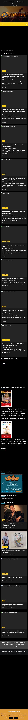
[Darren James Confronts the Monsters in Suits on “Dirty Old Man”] (14, 540)
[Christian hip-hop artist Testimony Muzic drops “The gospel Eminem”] (14, 134)
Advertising (15, 1)
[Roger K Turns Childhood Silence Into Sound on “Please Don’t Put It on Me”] (14, 513)
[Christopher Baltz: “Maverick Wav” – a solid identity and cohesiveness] (14, 299)
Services (10, 1)
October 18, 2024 (12, 79)
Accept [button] (11, 718)
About (5, 1)
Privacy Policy (14, 5)
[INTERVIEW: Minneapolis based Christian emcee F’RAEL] (14, 234)
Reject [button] (16, 718)
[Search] (26, 24)
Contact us (21, 1)
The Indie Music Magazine (9, 3)
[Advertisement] (14, 37)
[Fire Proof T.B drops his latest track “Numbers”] (14, 268)
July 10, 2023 (11, 114)
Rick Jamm (5, 79)
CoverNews (13, 653)
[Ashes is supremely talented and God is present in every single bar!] (14, 201)
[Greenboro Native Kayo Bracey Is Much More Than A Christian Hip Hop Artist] (14, 333)
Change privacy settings (7, 498)
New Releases (5, 207)
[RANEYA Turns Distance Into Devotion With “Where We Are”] (14, 567)
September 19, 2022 (12, 148)
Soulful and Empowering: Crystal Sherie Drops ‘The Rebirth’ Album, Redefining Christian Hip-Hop (13, 111)
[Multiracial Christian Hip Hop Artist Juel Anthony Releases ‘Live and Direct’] (14, 167)
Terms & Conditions (20, 3)
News (4, 141)
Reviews (4, 70)
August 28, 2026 (11, 527)
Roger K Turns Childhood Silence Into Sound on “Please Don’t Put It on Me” (13, 524)
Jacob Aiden (5, 114)
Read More (4, 87)
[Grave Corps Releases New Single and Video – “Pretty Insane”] (14, 593)
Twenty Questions (6, 241)
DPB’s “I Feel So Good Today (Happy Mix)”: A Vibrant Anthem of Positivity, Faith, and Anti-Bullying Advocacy (13, 76)
